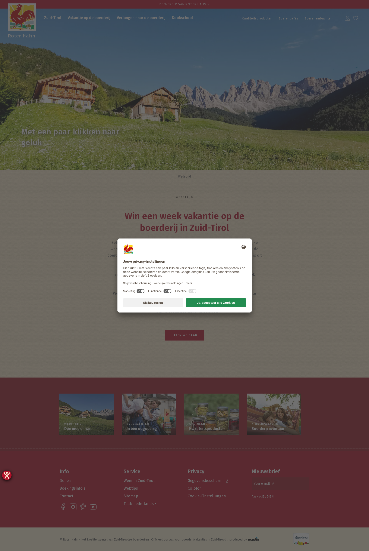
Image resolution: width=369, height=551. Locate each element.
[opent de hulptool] (7, 475)
